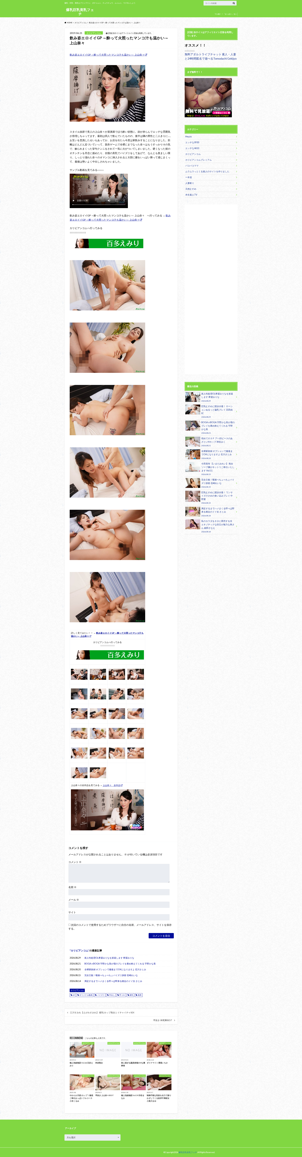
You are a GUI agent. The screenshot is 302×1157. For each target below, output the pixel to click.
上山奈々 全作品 (111, 785)
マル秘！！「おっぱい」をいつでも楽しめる (226, 16)
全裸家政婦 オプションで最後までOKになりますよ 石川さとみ (115, 969)
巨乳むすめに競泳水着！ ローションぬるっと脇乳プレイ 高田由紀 (217, 411)
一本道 (188, 177)
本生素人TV (191, 194)
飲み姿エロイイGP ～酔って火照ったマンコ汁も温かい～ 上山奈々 (107, 54)
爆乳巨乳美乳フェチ (80, 12)
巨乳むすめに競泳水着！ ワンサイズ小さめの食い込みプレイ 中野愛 (217, 497)
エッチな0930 (192, 142)
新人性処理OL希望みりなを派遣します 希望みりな (109, 957)
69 (74, 995)
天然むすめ (190, 189)
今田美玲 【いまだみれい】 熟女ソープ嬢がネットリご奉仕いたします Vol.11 (217, 468)
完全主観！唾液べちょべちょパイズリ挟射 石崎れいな (111, 975)
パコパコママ (192, 165)
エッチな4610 (192, 148)
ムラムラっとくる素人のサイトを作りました (207, 171)
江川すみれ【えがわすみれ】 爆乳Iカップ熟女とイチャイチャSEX (102, 1012)
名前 (72, 887)
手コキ (122, 995)
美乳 (131, 995)
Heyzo (188, 136)
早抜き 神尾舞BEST (162, 1020)
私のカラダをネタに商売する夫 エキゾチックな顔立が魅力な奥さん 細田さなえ (217, 526)
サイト (72, 912)
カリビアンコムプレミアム (198, 159)
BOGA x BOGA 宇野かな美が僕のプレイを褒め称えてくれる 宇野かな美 (120, 963)
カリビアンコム (79, 950)
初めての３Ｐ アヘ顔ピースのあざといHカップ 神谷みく (217, 442)
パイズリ (101, 995)
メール (73, 899)
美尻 (140, 995)
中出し (112, 995)
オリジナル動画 (85, 995)
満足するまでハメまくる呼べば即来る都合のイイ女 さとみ (113, 981)
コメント (74, 861)
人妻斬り (189, 183)
